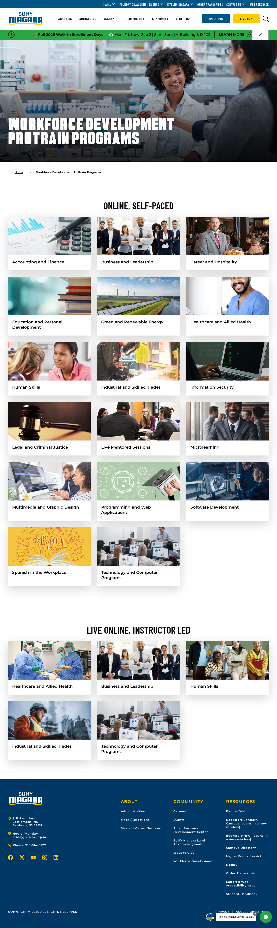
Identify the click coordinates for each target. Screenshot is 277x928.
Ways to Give (184, 852)
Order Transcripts (210, 4)
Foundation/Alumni (132, 4)
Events (154, 4)
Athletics (183, 19)
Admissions (87, 19)
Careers (179, 811)
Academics (111, 19)
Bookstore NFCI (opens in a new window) (247, 837)
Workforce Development (193, 861)
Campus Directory (241, 848)
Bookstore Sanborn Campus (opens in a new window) (246, 823)
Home (19, 172)
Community (160, 19)
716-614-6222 (35, 845)
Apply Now (216, 18)
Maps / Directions (135, 820)
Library (231, 865)
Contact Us (234, 4)
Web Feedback (259, 4)
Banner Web (236, 811)
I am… (107, 4)
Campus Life (136, 19)
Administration (133, 811)
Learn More (232, 34)
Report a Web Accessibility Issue (241, 883)
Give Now (246, 18)
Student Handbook (242, 894)
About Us (65, 19)
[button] (266, 917)
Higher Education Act (244, 856)
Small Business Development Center (190, 830)
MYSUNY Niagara (178, 4)
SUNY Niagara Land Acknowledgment (189, 842)
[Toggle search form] (266, 18)
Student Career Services (141, 828)
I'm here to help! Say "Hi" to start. (236, 916)
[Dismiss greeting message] (255, 913)
